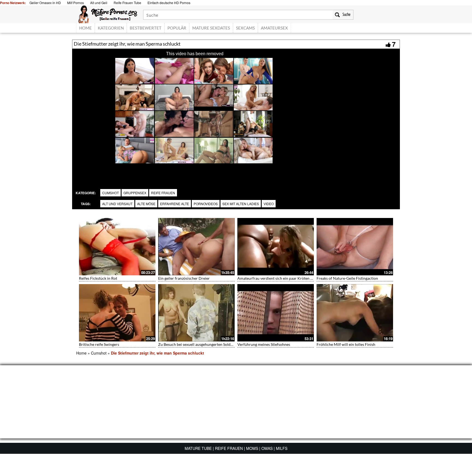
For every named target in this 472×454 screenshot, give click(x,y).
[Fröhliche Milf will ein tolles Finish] (355, 312)
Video (269, 203)
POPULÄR (176, 27)
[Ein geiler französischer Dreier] (196, 246)
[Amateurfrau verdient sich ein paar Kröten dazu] (275, 246)
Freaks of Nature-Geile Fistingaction (347, 278)
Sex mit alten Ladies (240, 203)
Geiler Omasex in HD (45, 2)
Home (81, 353)
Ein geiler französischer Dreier (184, 278)
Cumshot (110, 192)
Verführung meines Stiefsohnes (263, 344)
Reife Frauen (163, 192)
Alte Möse (146, 203)
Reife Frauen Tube (127, 2)
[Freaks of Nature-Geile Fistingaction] (355, 246)
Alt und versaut (117, 203)
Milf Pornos (75, 2)
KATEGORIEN (111, 27)
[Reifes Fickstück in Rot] (117, 246)
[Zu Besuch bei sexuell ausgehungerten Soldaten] (196, 312)
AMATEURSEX (274, 27)
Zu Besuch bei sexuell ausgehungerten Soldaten (198, 344)
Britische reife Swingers (99, 344)
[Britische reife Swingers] (117, 312)
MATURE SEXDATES (211, 27)
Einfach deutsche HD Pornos (169, 2)
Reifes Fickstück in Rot (98, 278)
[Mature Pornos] (108, 13)
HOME (85, 27)
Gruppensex (134, 192)
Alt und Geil (98, 2)
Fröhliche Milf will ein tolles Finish (346, 344)
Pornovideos (206, 203)
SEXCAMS (245, 27)
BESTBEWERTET (145, 27)
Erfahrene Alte (174, 203)
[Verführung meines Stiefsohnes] (275, 312)
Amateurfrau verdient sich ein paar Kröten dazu (277, 278)
